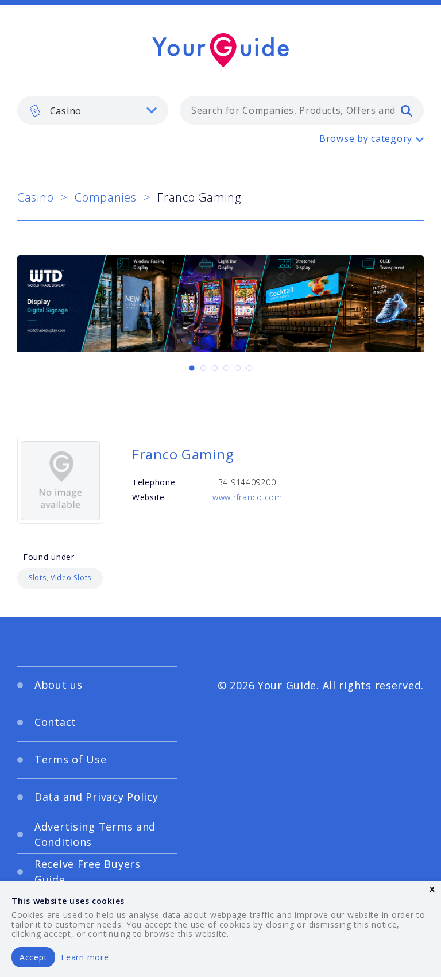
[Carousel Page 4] (226, 368)
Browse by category (365, 138)
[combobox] (302, 110)
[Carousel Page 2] (203, 368)
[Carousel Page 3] (215, 368)
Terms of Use (70, 759)
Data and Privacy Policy (96, 797)
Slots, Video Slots (60, 577)
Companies (105, 197)
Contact (55, 722)
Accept (33, 957)
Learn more (85, 957)
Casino (35, 197)
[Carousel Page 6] (249, 368)
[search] (406, 110)
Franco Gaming (183, 454)
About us (58, 685)
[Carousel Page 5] (238, 368)
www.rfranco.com (247, 497)
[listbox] (92, 110)
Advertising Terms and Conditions (95, 834)
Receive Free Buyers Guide (87, 871)
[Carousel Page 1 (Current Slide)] (192, 368)
